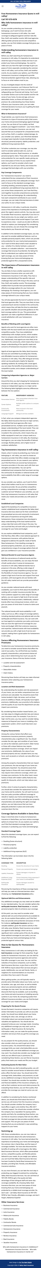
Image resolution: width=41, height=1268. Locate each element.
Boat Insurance (8, 1239)
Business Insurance (10, 1205)
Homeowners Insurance (17, 114)
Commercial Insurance (11, 1209)
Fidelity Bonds (8, 1219)
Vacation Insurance (10, 1242)
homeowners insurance (23, 646)
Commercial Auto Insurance (13, 1226)
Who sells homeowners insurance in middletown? (20, 1247)
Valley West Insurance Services (26, 1159)
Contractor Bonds (9, 1222)
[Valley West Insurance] (20, 6)
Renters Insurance (9, 1236)
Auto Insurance (8, 1212)
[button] (2, 6)
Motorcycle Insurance (11, 1215)
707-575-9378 (11, 19)
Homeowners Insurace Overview (16, 1249)
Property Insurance (10, 1232)
